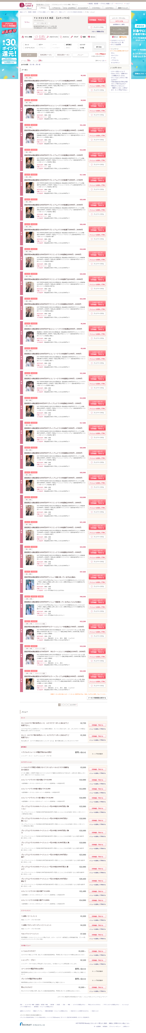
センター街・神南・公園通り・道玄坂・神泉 (36, 1004)
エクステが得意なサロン (79, 1004)
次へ (103, 60)
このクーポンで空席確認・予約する (97, 80)
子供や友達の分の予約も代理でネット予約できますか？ (119, 83)
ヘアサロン (42, 8)
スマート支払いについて (118, 71)
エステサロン (110, 8)
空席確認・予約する (97, 20)
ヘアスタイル (56, 8)
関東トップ (54, 12)
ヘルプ (127, 3)
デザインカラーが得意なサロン (111, 1004)
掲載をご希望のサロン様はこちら (119, 1023)
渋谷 (21, 1004)
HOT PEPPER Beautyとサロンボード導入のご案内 (91, 1023)
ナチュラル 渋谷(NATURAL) (27, 1017)
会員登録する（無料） (119, 24)
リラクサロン (96, 8)
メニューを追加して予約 (98, 86)
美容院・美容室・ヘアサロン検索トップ (101, 3)
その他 (82, 47)
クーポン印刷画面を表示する (97, 698)
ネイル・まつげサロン (69, 8)
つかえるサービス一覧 (117, 42)
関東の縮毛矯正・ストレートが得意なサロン (56, 1011)
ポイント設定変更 (116, 44)
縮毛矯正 (69, 44)
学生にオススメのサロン (94, 1004)
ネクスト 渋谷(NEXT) (83, 1017)
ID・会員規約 (97, 1026)
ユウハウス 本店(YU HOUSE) (74, 12)
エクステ (82, 44)
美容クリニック (123, 8)
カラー (41, 44)
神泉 (69, 1004)
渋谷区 (58, 1004)
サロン (113, 53)
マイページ (119, 3)
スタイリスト (114, 55)
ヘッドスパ (55, 47)
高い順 (38, 64)
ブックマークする (98, 27)
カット (27, 44)
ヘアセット (42, 47)
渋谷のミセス (95, 1011)
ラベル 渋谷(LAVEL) (40, 1017)
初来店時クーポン (46, 55)
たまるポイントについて (118, 40)
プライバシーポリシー (115, 1026)
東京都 (52, 1004)
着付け (68, 47)
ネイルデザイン (115, 62)
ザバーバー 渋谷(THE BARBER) (69, 1017)
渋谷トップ (62, 12)
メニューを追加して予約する (97, 729)
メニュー (80, 55)
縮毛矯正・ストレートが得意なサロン (43, 1006)
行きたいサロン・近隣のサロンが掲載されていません (119, 74)
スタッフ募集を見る (98, 31)
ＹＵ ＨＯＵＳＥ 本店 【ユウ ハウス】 (52, 18)
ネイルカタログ (83, 8)
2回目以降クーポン (63, 55)
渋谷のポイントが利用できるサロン (80, 1011)
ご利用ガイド (126, 1026)
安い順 (32, 64)
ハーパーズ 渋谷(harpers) (53, 1017)
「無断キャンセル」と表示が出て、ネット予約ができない (119, 89)
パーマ (54, 44)
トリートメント (30, 47)
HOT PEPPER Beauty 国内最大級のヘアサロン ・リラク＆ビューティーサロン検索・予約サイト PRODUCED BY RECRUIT (26, 6)
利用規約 (105, 1026)
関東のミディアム (37, 1011)
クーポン (113, 58)
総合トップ (23, 12)
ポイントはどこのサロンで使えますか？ (119, 78)
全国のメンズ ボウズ (25, 1011)
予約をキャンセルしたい (118, 86)
